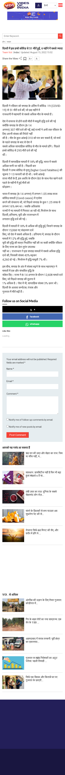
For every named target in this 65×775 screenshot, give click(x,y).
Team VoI (7, 52)
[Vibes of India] (15, 5)
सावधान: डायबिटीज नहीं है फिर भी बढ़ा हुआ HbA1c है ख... (43, 474)
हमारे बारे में (15, 753)
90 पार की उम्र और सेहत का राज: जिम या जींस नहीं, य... (44, 455)
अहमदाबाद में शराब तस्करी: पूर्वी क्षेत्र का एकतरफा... (43, 640)
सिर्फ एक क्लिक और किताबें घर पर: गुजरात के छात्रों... (42, 678)
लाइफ (9, 42)
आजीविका (24, 753)
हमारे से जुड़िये (14, 740)
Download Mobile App (32, 766)
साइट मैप (55, 753)
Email (10, 381)
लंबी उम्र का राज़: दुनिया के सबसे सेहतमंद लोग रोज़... (41, 493)
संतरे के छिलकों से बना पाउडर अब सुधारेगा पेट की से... (41, 512)
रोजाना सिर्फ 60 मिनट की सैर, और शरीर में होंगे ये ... (42, 532)
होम (3, 42)
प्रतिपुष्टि (34, 753)
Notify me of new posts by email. (25, 427)
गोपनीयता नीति (44, 753)
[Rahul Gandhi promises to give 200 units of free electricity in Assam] (13, 605)
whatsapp (34, 323)
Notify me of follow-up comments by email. (31, 420)
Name (10, 369)
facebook (34, 316)
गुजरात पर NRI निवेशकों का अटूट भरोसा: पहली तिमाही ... (41, 659)
